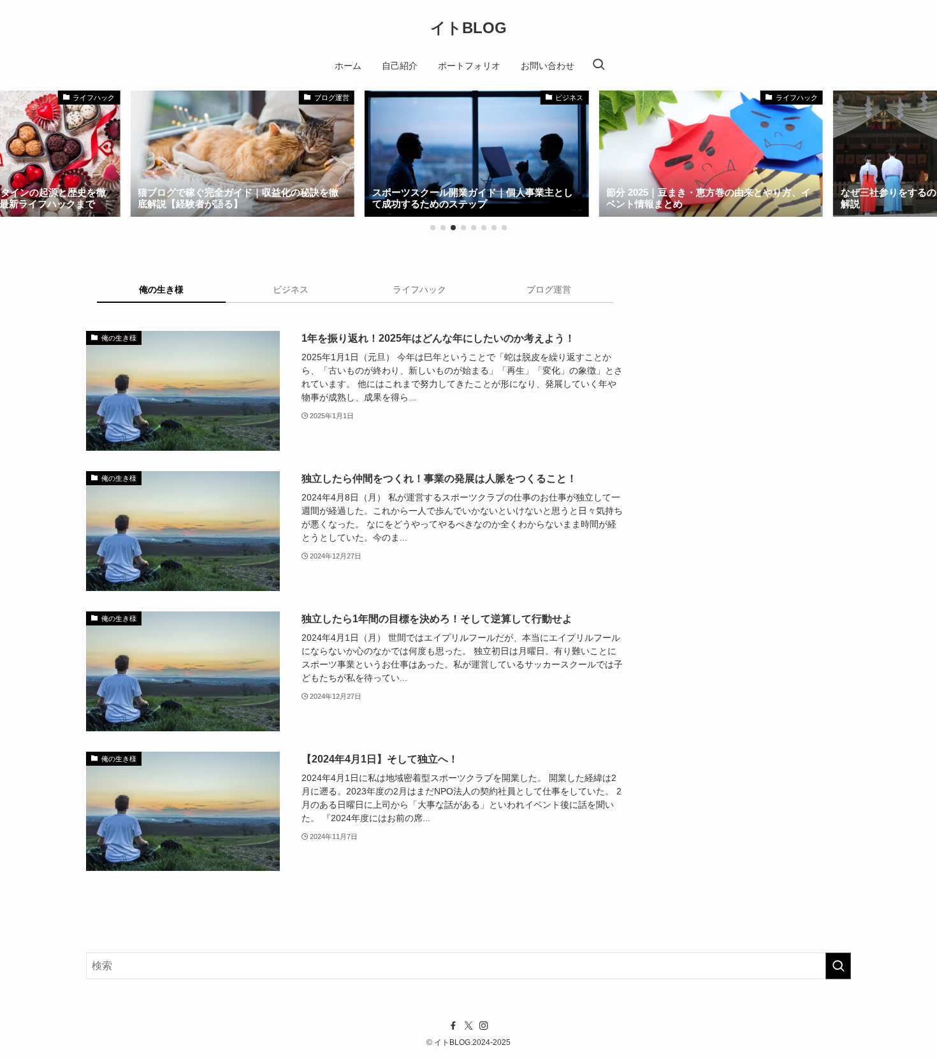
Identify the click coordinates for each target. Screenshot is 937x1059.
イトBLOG (468, 28)
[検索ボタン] (599, 65)
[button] (432, 227)
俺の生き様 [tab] (161, 289)
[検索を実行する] (838, 966)
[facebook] (453, 1026)
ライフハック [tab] (419, 289)
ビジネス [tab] (291, 289)
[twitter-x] (468, 1026)
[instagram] (484, 1026)
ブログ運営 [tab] (549, 289)
